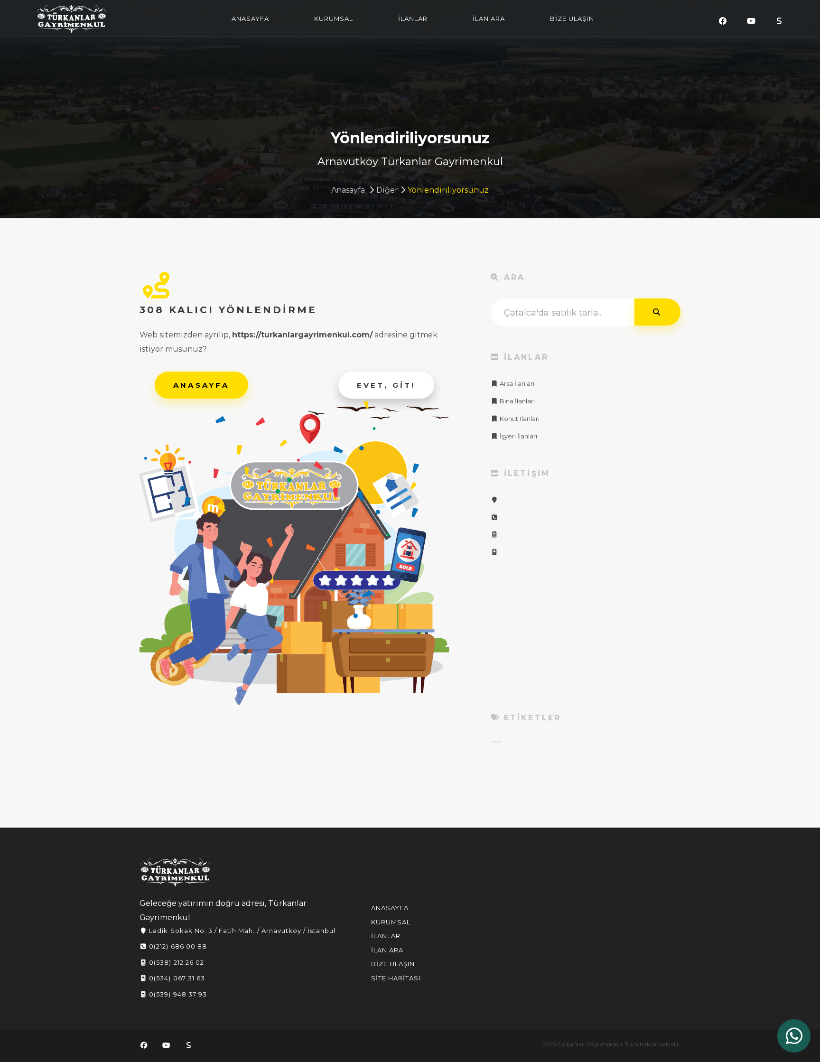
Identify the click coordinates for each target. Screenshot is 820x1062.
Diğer (387, 190)
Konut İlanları (519, 418)
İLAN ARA (489, 18)
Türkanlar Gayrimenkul (71, 19)
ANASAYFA (250, 18)
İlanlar (386, 936)
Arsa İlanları (516, 383)
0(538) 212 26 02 (175, 962)
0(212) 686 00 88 (177, 946)
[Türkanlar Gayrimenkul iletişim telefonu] (494, 517)
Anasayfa (348, 190)
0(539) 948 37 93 (177, 994)
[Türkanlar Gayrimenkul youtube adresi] (751, 21)
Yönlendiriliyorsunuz (448, 190)
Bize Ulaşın (393, 964)
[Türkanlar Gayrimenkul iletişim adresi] (494, 499)
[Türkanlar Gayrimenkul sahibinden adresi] (779, 21)
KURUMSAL (333, 18)
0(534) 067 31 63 (176, 978)
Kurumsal (390, 922)
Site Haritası (396, 978)
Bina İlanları (516, 401)
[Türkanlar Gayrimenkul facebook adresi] (722, 21)
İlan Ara (387, 950)
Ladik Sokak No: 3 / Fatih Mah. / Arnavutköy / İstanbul (241, 930)
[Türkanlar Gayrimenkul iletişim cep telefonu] (494, 534)
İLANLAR (413, 18)
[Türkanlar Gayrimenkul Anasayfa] (175, 872)
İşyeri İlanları (517, 436)
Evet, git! (386, 385)
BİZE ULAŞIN (572, 18)
